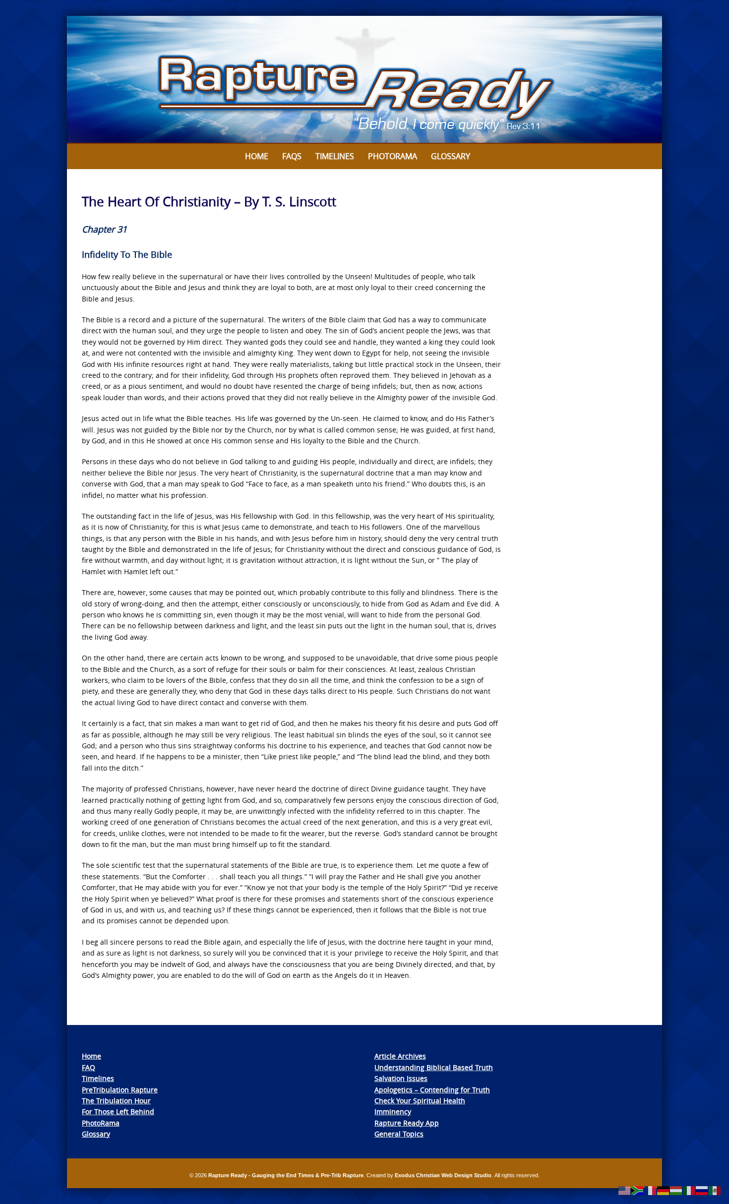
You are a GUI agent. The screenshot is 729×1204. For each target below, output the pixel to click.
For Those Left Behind (118, 1111)
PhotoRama (101, 1123)
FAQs (292, 156)
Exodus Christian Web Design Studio (443, 1175)
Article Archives (400, 1056)
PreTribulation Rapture (120, 1089)
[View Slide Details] (364, 80)
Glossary (450, 156)
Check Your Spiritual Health (419, 1100)
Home (256, 156)
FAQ (88, 1067)
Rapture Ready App (406, 1123)
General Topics (399, 1134)
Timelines (334, 156)
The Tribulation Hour (116, 1100)
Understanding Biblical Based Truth (433, 1067)
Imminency (392, 1111)
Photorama (392, 156)
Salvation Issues (400, 1078)
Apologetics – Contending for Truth (432, 1089)
